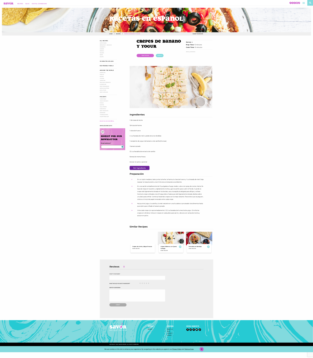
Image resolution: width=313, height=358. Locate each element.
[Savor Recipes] (8, 3)
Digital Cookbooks (39, 3)
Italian (102, 78)
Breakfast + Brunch (106, 45)
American (102, 72)
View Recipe (136, 248)
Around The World (107, 70)
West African (104, 92)
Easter (102, 104)
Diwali (102, 103)
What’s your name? (114, 274)
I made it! (159, 55)
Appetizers (103, 43)
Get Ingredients (139, 168)
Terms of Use (189, 349)
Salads (102, 52)
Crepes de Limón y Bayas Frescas (142, 246)
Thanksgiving (104, 114)
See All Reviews (190, 51)
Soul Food (103, 90)
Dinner (102, 49)
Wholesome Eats (106, 125)
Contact (169, 333)
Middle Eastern (104, 88)
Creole (102, 74)
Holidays (103, 96)
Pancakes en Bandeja (195, 246)
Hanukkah (103, 108)
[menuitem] (20, 4)
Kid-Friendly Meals (107, 65)
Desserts (102, 47)
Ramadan (102, 112)
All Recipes (104, 40)
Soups (102, 56)
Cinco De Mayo (104, 101)
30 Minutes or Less (107, 61)
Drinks (102, 50)
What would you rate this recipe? (119, 283)
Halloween (103, 106)
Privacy (169, 335)
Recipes (20, 3)
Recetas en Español (107, 121)
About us (170, 329)
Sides (101, 54)
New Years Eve (104, 110)
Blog (27, 3)
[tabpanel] (171, 87)
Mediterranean (104, 86)
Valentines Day (104, 116)
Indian (102, 76)
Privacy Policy (176, 349)
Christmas (103, 99)
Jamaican (102, 80)
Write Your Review (114, 287)
